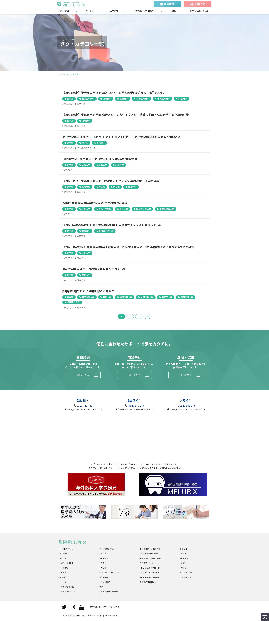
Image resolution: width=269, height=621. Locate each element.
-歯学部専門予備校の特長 (150, 558)
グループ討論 (105, 208)
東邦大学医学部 (106, 230)
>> (148, 316)
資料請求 (169, 4)
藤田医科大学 (126, 297)
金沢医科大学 (88, 98)
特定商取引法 (95, 607)
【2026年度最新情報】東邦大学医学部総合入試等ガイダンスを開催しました (112, 225)
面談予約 (200, 4)
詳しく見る (83, 375)
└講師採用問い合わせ (108, 591)
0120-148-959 (136, 405)
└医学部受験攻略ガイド (149, 567)
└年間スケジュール (67, 591)
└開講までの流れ (66, 586)
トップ (60, 74)
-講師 (101, 586)
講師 (174, 11)
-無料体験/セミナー (67, 548)
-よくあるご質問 (186, 572)
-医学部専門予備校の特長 (150, 548)
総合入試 (124, 208)
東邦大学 (107, 98)
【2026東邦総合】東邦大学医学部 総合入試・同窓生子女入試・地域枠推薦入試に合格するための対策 (128, 247)
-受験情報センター (147, 563)
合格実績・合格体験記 (144, 11)
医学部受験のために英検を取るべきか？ (88, 291)
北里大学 (182, 98)
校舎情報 (90, 11)
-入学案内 (63, 577)
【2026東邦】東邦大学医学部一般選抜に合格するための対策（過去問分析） (112, 181)
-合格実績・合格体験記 (109, 572)
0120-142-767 (187, 405)
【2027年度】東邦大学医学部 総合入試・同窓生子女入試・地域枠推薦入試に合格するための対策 (125, 115)
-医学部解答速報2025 (148, 582)
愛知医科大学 (147, 297)
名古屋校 (86, 186)
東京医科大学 (88, 297)
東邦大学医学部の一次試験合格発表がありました (94, 269)
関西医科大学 (187, 297)
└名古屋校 (63, 567)
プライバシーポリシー (112, 607)
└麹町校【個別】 (66, 563)
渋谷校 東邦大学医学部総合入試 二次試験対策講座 (94, 203)
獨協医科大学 (163, 98)
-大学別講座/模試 (106, 548)
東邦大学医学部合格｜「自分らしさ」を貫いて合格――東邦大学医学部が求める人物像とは (121, 137)
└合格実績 (103, 577)
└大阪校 (62, 572)
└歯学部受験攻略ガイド (149, 572)
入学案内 (114, 11)
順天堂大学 (167, 297)
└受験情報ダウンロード (149, 577)
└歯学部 (102, 567)
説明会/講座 (65, 11)
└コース (62, 582)
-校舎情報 (63, 553)
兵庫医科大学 (73, 302)
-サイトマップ (185, 577)
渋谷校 (70, 142)
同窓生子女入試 (143, 208)
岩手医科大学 (142, 98)
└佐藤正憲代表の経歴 (148, 553)
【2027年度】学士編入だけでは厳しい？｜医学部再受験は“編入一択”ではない (113, 93)
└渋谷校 (62, 558)
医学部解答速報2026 (199, 11)
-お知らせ (183, 548)
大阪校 (102, 186)
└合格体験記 (104, 582)
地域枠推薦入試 (166, 208)
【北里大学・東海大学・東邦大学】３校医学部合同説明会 (100, 159)
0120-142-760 (84, 405)
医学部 (70, 98)
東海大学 (124, 98)
